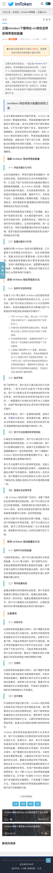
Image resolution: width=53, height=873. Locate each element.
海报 (30, 804)
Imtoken (39, 63)
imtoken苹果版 (28, 12)
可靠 (10, 417)
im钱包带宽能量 (26, 796)
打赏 (15, 804)
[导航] (4, 3)
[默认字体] (47, 19)
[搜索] (42, 4)
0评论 (43, 39)
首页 (17, 12)
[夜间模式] (48, 3)
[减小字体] (44, 19)
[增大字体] (50, 19)
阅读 (23, 804)
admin (9, 39)
